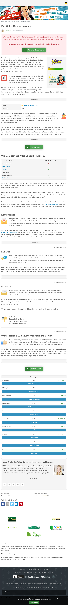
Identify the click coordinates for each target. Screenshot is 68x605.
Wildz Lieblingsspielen (51, 204)
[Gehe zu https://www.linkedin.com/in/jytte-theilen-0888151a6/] (4, 484)
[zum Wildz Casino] (56, 72)
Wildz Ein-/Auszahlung (34, 399)
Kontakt (32, 572)
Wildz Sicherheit (34, 437)
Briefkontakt (5, 178)
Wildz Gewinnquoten (34, 383)
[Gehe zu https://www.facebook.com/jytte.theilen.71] (9, 484)
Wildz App (34, 422)
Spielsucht (50, 572)
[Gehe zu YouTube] (7, 504)
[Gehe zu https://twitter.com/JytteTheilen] (13, 484)
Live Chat (4, 169)
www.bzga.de (49, 587)
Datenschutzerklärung (29, 599)
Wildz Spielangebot (34, 391)
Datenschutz (25, 572)
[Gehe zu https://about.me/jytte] (22, 484)
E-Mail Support (6, 166)
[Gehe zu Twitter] (12, 504)
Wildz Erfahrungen (34, 445)
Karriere (37, 572)
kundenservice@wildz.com (31, 105)
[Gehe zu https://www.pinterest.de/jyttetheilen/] (18, 484)
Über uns (43, 572)
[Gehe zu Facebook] (3, 504)
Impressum (18, 572)
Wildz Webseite (34, 414)
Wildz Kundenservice (34, 407)
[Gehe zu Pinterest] (21, 504)
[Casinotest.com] (34, 13)
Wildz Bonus (34, 430)
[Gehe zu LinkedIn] (16, 504)
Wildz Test (34, 453)
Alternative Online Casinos (36, 50)
